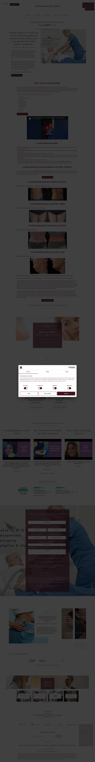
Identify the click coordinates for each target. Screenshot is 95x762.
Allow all (66, 393)
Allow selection (47, 393)
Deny (29, 393)
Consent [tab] (28, 371)
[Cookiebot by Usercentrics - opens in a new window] (69, 367)
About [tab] (66, 371)
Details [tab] (47, 371)
